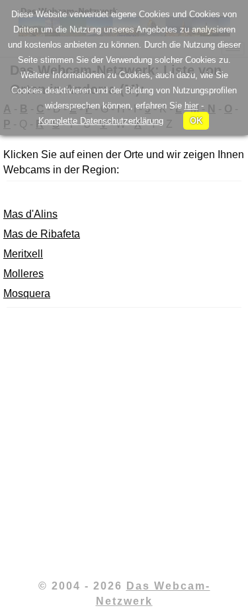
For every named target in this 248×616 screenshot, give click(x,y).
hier (191, 105)
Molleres (23, 273)
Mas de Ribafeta (41, 234)
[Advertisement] (124, 442)
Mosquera (26, 293)
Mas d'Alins (30, 214)
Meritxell (23, 253)
